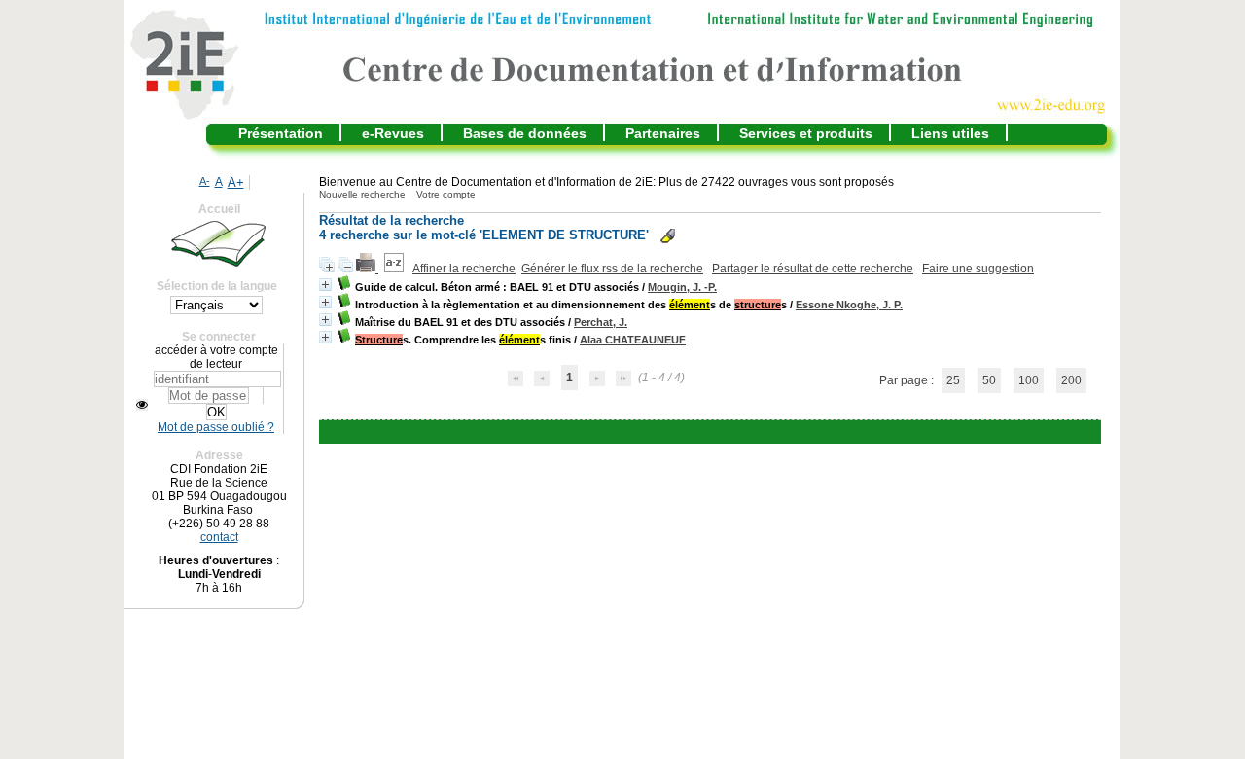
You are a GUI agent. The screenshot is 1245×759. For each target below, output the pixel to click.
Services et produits (805, 133)
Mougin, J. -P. (682, 287)
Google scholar (681, 432)
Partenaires (662, 133)
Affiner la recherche (464, 268)
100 (1028, 380)
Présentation (280, 133)
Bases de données (525, 133)
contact (219, 537)
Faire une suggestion (978, 268)
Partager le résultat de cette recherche (812, 268)
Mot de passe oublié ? (216, 427)
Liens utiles (950, 133)
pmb (757, 432)
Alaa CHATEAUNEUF (633, 339)
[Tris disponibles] (395, 268)
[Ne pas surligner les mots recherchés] (667, 236)
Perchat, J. (600, 322)
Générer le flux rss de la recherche (612, 268)
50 (989, 380)
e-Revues (393, 133)
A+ (236, 182)
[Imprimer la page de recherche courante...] (367, 268)
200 (1071, 380)
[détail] (325, 284)
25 (953, 380)
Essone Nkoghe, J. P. (849, 304)
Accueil (219, 209)
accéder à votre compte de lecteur (216, 357)
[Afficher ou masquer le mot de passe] (142, 405)
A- (204, 181)
